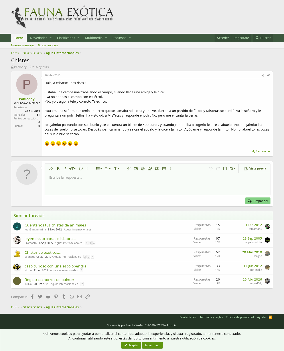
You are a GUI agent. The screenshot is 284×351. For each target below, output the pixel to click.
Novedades (38, 37)
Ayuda (261, 317)
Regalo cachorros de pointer (49, 279)
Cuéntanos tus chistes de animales (55, 225)
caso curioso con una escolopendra (56, 266)
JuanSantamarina (35, 229)
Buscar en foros (48, 45)
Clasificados (66, 37)
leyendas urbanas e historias (50, 238)
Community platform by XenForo (142, 325)
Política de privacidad (240, 317)
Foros (18, 37)
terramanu (255, 229)
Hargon (257, 256)
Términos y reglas (211, 317)
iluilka (28, 284)
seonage (30, 257)
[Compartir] (263, 75)
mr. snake (256, 270)
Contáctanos (187, 317)
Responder (263, 151)
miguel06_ (255, 283)
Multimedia (94, 37)
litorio (28, 270)
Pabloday (20, 67)
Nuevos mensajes (22, 45)
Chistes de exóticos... (43, 252)
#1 (268, 75)
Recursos (119, 37)
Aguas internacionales (77, 229)
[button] (50, 38)
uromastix (31, 243)
